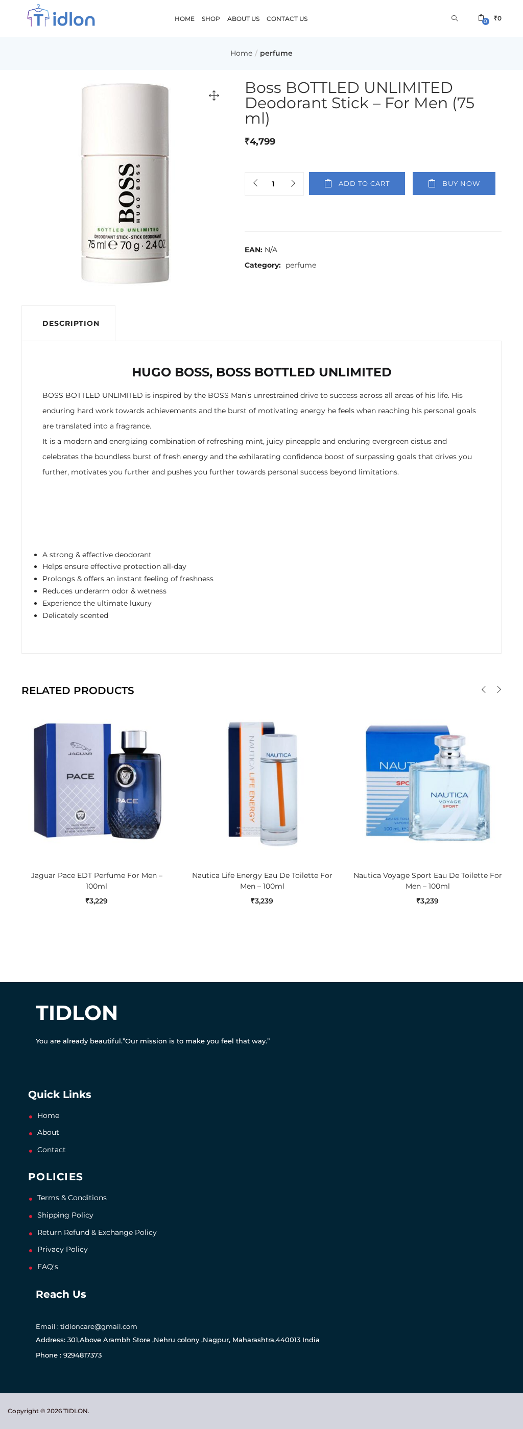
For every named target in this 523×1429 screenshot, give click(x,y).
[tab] (68, 323)
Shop (211, 18)
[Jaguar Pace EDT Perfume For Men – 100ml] (96, 780)
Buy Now (461, 183)
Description (71, 323)
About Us (243, 18)
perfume (276, 53)
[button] (490, 18)
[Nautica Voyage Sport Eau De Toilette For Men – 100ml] (427, 780)
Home (185, 18)
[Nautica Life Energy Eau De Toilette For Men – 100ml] (262, 780)
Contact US (287, 18)
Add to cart (364, 183)
